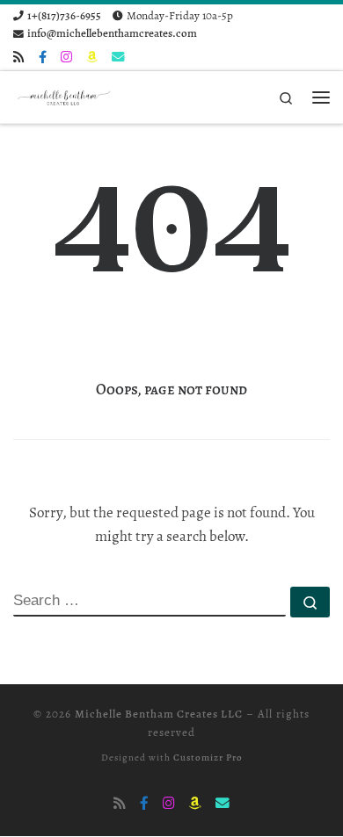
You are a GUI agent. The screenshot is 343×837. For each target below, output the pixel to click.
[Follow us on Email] (118, 57)
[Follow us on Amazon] (92, 57)
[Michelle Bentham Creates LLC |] (65, 95)
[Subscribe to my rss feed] (19, 57)
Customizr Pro (208, 757)
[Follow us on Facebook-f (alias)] (43, 57)
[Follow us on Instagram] (66, 57)
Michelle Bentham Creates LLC (159, 714)
